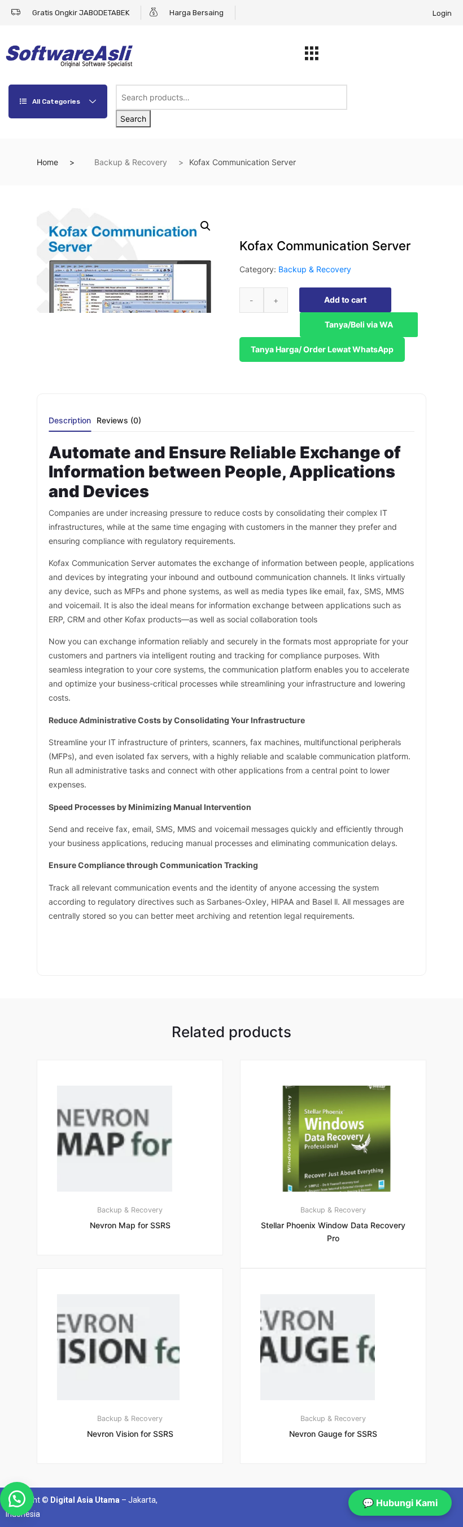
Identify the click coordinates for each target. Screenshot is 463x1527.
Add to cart (345, 299)
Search (133, 118)
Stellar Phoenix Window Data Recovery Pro (333, 1231)
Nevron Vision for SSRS (130, 1434)
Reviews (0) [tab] (119, 421)
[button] (205, 226)
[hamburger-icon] (311, 56)
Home (47, 162)
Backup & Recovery (130, 162)
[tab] (70, 424)
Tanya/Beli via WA (359, 324)
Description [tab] (70, 421)
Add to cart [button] (137, 1501)
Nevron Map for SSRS (130, 1225)
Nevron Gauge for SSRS (333, 1434)
